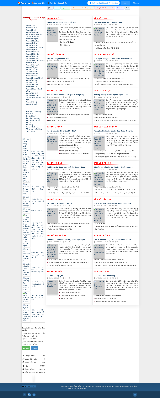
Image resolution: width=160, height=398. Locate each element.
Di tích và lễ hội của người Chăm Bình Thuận (62, 190)
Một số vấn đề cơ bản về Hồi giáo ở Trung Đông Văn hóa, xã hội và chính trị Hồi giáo (67, 95)
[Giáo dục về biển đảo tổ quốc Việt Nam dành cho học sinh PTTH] (27, 313)
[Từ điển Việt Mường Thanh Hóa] (27, 189)
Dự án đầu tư (30, 116)
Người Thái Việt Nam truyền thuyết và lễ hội (37, 284)
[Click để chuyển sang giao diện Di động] (34, 394)
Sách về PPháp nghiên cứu (35, 60)
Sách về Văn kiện (32, 76)
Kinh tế (28, 122)
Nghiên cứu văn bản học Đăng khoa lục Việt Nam (37, 269)
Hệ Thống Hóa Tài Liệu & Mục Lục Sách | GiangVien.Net (93, 386)
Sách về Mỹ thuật (32, 93)
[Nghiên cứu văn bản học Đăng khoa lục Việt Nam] (27, 269)
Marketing (29, 125)
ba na (57, 8)
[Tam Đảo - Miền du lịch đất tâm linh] (27, 297)
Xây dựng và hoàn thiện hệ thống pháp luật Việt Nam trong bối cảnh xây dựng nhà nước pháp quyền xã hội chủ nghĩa (37, 230)
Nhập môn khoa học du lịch (103, 115)
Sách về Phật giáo (32, 58)
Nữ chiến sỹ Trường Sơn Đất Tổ (59, 203)
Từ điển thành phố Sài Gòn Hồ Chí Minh (72, 295)
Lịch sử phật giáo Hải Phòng (69, 151)
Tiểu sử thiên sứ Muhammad (57, 118)
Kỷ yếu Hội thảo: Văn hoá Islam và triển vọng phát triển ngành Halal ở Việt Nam (69, 115)
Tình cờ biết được (30, 339)
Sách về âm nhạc (32, 80)
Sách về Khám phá (32, 95)
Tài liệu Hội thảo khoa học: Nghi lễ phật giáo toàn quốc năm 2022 (68, 193)
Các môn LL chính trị (33, 111)
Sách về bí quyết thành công (34, 90)
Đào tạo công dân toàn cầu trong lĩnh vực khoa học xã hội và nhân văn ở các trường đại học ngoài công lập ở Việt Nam (116, 120)
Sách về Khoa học (32, 41)
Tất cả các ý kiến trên (31, 344)
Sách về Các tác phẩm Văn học (35, 98)
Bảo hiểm (29, 114)
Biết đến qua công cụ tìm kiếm (34, 333)
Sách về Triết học (32, 69)
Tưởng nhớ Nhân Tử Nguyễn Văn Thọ (60, 229)
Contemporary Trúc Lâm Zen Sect (59, 84)
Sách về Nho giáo (32, 56)
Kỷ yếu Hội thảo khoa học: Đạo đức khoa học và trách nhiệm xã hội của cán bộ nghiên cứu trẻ (116, 84)
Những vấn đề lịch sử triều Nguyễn (71, 148)
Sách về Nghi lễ (31, 49)
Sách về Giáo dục (32, 36)
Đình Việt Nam (99, 229)
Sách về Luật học (32, 45)
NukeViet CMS (123, 386)
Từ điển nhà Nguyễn (55, 276)
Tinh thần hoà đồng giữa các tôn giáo (60, 265)
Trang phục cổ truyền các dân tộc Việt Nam (108, 187)
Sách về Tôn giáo (32, 67)
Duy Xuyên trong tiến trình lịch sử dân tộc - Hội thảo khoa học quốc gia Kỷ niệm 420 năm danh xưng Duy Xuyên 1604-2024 (113, 59)
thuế (127, 8)
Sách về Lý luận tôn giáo (34, 47)
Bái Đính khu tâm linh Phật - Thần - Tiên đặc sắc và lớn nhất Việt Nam (116, 42)
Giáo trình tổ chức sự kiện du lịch (105, 298)
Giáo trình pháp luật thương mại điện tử (37, 255)
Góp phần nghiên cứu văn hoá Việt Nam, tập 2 (109, 78)
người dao (66, 8)
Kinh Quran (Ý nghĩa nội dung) (57, 120)
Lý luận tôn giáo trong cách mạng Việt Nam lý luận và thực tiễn (115, 151)
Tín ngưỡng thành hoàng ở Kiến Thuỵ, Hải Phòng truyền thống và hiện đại (69, 262)
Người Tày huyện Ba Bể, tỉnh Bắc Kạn (61, 22)
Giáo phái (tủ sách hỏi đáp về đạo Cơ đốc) (61, 81)
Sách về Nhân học (32, 52)
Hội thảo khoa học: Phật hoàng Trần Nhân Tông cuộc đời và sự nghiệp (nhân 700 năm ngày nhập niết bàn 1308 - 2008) (69, 223)
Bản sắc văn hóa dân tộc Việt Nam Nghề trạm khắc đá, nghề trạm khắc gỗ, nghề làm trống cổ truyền (113, 167)
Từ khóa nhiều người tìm (57, 3)
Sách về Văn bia (32, 71)
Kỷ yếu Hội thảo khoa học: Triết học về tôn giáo (110, 259)
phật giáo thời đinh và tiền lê (105, 8)
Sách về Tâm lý (31, 102)
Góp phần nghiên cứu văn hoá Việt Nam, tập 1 (109, 81)
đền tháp (119, 8)
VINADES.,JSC (66, 388)
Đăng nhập (136, 3)
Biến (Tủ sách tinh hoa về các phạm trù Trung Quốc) (111, 262)
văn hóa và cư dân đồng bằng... (82, 8)
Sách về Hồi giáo (32, 39)
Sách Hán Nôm (31, 28)
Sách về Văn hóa (32, 73)
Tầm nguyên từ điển (66, 298)
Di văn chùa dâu (100, 223)
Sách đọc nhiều (38, 3)
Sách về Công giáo (32, 32)
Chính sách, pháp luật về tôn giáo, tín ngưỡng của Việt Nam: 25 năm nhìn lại (67, 239)
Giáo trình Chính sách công (104, 276)
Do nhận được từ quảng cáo (34, 341)
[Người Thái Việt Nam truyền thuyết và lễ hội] (27, 284)
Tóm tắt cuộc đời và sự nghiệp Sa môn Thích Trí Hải (64, 226)
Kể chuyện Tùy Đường (67, 42)
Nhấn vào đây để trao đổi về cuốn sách (105, 3)
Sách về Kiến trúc (32, 84)
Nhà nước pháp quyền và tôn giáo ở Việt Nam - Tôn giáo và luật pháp (116, 157)
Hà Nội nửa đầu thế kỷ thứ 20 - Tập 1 (61, 131)
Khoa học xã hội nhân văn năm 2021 (106, 118)
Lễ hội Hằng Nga (100, 45)
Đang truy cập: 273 (29, 386)
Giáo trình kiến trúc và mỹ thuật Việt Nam (108, 296)
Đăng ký (125, 3)
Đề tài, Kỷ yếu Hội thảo (34, 34)
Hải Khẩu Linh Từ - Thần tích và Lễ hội (107, 48)
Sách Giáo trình (31, 104)
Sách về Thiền (31, 63)
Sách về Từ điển (32, 82)
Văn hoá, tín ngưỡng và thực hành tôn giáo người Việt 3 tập (67, 259)
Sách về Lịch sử (31, 43)
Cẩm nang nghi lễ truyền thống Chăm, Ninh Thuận (64, 187)
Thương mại (30, 131)
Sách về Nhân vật (32, 54)
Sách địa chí (30, 25)
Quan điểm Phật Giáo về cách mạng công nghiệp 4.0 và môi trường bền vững (113, 203)
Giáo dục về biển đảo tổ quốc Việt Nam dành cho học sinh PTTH (37, 313)
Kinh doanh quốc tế (33, 120)
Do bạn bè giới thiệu (31, 336)
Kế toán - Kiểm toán (33, 118)
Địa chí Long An (65, 45)
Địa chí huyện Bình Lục (67, 39)
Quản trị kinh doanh (33, 127)
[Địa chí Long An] (27, 210)
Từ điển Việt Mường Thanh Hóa (70, 292)
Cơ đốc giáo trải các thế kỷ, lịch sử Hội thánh (74, 154)
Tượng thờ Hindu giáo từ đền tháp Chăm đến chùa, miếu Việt (113, 131)
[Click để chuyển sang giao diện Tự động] (24, 394)
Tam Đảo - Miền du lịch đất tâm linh (108, 22)
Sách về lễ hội (31, 30)
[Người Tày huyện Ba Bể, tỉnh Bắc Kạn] (27, 201)
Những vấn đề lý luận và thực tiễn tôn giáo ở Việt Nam (112, 154)
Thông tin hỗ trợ (131, 12)
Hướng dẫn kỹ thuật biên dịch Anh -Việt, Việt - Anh (111, 301)
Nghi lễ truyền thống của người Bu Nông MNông (66, 167)
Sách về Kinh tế (31, 87)
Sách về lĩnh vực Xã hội (34, 78)
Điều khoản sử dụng (80, 388)
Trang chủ (24, 3)
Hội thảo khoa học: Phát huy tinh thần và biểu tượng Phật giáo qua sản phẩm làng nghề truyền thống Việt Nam (116, 226)
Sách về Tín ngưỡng (33, 65)
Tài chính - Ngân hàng (34, 129)
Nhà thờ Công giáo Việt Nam (58, 59)
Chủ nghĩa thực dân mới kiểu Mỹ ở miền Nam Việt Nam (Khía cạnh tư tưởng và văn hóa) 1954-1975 (116, 265)
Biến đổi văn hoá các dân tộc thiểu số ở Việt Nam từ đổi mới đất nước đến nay (116, 190)
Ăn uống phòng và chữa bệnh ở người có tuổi (111, 95)
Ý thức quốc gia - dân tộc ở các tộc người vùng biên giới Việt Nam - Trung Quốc (116, 193)
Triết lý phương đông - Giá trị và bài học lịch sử (112, 239)
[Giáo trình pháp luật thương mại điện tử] (27, 255)
